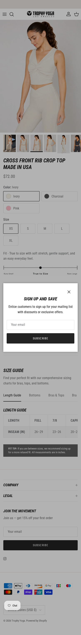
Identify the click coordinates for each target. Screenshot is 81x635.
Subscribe (40, 338)
